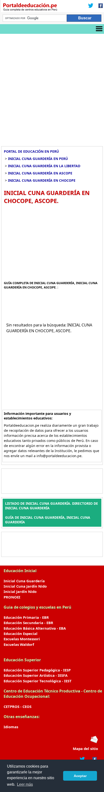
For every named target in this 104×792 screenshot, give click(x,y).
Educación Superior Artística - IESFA (35, 675)
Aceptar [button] (80, 776)
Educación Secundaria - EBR (28, 622)
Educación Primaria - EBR (26, 617)
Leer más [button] (25, 784)
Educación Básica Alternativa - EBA (35, 628)
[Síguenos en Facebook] (99, 6)
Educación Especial (20, 633)
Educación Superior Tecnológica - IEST (38, 680)
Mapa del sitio (85, 748)
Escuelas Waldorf (19, 644)
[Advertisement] (52, 88)
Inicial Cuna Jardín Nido (25, 586)
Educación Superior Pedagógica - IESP (37, 670)
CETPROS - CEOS (17, 706)
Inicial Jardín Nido (20, 591)
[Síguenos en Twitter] (90, 6)
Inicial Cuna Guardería (24, 580)
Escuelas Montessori (22, 638)
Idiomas (11, 726)
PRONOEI (12, 597)
